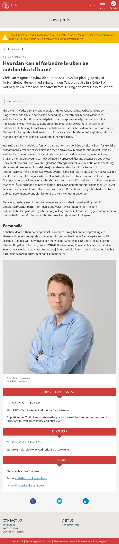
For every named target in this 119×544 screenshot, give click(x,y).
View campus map (70, 524)
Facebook (33, 501)
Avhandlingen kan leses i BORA (25, 485)
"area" (19, 38)
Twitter (59, 501)
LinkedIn (86, 501)
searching (102, 35)
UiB (4, 48)
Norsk (92, 5)
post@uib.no (9, 524)
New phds (59, 20)
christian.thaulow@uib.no (31, 478)
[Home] (5, 5)
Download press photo (17, 381)
